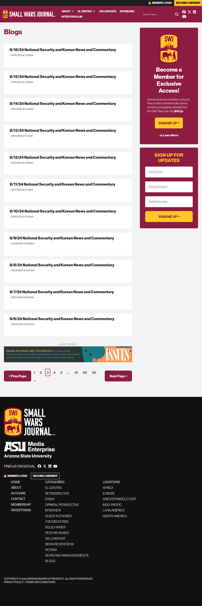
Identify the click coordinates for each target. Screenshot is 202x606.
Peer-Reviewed (57, 533)
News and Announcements (67, 555)
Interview (53, 510)
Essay (50, 499)
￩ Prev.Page (17, 376)
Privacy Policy (13, 582)
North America (115, 516)
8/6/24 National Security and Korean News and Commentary (62, 318)
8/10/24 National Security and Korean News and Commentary (63, 211)
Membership (21, 504)
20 (85, 372)
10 (76, 372)
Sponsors (127, 11)
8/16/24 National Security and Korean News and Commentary (63, 49)
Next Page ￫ (118, 376)
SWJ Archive (107, 11)
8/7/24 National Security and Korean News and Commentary (62, 291)
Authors (18, 493)
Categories (55, 482)
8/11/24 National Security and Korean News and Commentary (62, 184)
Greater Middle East (119, 499)
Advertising (21, 510)
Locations (111, 482)
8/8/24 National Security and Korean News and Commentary (62, 265)
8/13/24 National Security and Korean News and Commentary (63, 130)
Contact (18, 499)
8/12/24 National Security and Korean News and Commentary (63, 157)
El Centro (85, 11)
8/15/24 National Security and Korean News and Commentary (63, 76)
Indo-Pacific (112, 505)
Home (15, 482)
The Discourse (57, 521)
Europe (109, 493)
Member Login (162, 3)
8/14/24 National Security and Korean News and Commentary (63, 103)
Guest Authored (58, 516)
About (66, 11)
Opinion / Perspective (62, 505)
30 (94, 372)
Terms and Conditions (40, 582)
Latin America (113, 510)
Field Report (55, 539)
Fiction (51, 550)
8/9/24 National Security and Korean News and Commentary (62, 238)
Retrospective (57, 493)
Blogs (50, 561)
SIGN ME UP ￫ (169, 123)
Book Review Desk (59, 544)
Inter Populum (72, 16)
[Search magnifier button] (176, 14)
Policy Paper (55, 527)
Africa (108, 488)
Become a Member (188, 3)
